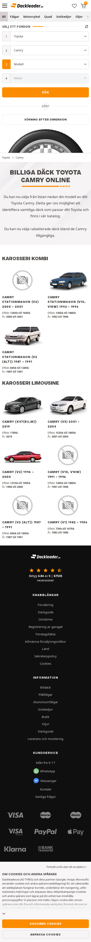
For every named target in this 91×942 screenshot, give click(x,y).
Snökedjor (63, 17)
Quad (48, 17)
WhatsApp (47, 771)
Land (45, 649)
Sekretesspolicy (45, 656)
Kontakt (45, 789)
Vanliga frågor (45, 796)
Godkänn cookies (46, 923)
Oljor (79, 17)
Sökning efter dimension (45, 119)
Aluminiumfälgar (45, 702)
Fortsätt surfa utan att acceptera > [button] (67, 867)
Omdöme (45, 619)
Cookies (45, 663)
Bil (4, 17)
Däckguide (45, 612)
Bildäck (45, 687)
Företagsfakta (45, 634)
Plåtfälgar (45, 694)
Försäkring (45, 605)
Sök (45, 92)
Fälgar (14, 17)
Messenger (48, 781)
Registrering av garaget (46, 627)
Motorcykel (31, 17)
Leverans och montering (45, 739)
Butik (45, 717)
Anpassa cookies (45, 934)
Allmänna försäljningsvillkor (45, 641)
